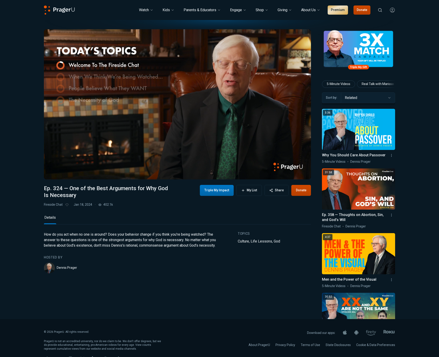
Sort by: (331, 97)
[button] (53, 171)
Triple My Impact (216, 190)
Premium (338, 10)
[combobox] (368, 97)
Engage (236, 10)
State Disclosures (338, 345)
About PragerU (259, 345)
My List (252, 190)
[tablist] (177, 219)
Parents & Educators (200, 10)
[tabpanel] (177, 252)
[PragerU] (59, 10)
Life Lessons (261, 241)
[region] (177, 104)
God (277, 241)
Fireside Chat (53, 204)
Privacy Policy (285, 345)
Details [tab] (50, 217)
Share (279, 190)
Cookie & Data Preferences (375, 345)
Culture (243, 241)
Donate (362, 10)
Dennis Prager (67, 267)
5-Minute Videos (338, 84)
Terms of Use (310, 345)
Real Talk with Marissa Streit (382, 84)
